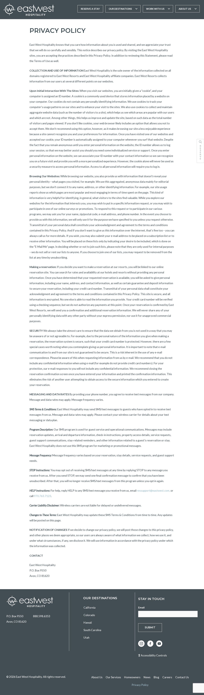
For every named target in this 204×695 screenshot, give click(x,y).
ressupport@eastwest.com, (153, 490)
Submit (150, 627)
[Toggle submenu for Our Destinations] (136, 9)
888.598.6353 (41, 616)
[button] (141, 643)
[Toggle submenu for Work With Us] (169, 9)
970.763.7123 (42, 496)
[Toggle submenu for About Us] (195, 9)
